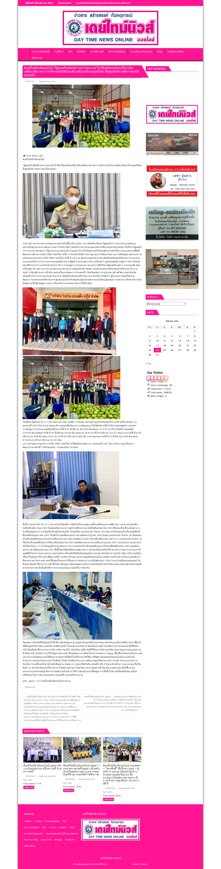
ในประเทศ (69, 839)
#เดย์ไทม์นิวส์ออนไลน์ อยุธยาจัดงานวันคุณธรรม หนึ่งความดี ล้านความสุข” (110, 3)
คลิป (44, 827)
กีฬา (65, 821)
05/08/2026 (30, 776)
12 (171, 340)
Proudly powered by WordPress (90, 864)
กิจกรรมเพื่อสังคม (52, 821)
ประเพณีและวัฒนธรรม (33, 833)
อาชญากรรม (46, 839)
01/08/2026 (110, 788)
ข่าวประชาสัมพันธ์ (31, 827)
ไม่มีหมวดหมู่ (30, 687)
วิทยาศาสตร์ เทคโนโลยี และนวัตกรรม (62, 833)
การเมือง (38, 821)
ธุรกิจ (72, 827)
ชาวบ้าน (52, 827)
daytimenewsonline (47, 81)
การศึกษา (27, 821)
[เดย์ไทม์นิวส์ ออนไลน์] (25, 51)
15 (194, 340)
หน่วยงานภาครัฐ (30, 839)
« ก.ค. (148, 363)
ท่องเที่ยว (63, 827)
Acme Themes (140, 864)
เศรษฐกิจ (58, 839)
